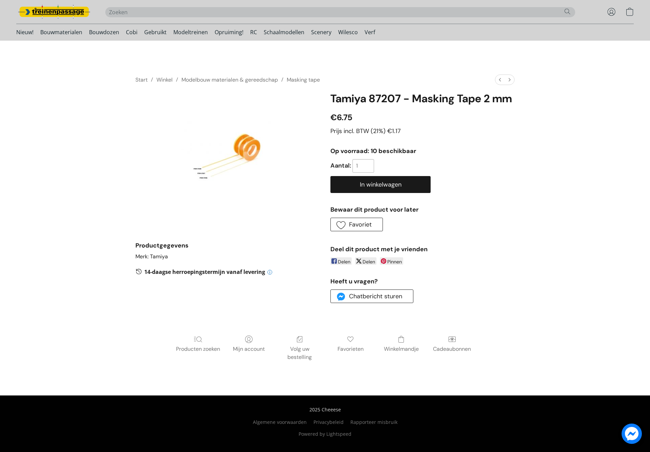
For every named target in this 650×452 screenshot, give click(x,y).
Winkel (164, 79)
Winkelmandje (401, 348)
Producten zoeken (198, 348)
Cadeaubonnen (452, 348)
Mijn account (249, 348)
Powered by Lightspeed (325, 434)
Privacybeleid (328, 422)
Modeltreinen (190, 32)
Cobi (131, 32)
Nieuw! (25, 32)
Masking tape (303, 79)
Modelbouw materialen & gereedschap (229, 79)
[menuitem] (500, 80)
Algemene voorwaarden (280, 422)
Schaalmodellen (284, 32)
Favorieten (351, 348)
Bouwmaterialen (61, 32)
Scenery (321, 32)
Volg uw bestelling (299, 353)
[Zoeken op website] (567, 11)
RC (253, 32)
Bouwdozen (104, 32)
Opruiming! (229, 32)
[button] (54, 11)
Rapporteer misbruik (373, 422)
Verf (370, 32)
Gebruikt (155, 32)
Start (141, 79)
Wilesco (348, 32)
